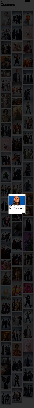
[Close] (24, 194)
